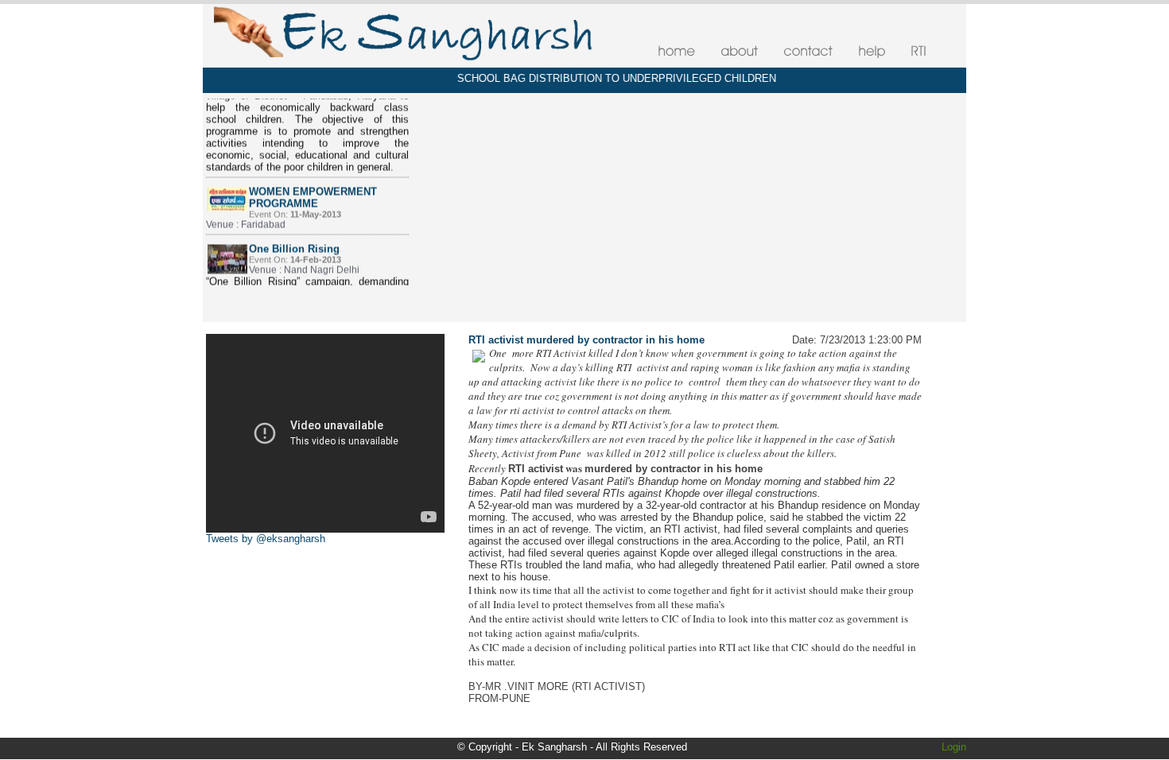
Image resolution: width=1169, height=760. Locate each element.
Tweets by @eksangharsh (265, 539)
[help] (871, 51)
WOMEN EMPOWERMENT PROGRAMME (313, 184)
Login (954, 747)
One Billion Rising (294, 236)
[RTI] (918, 51)
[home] (676, 51)
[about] (739, 51)
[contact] (808, 51)
